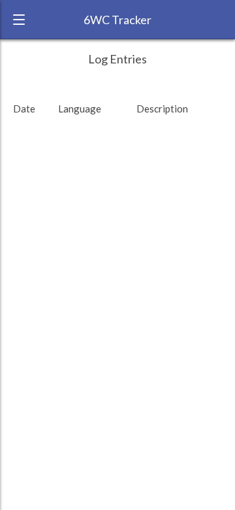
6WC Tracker (117, 19)
